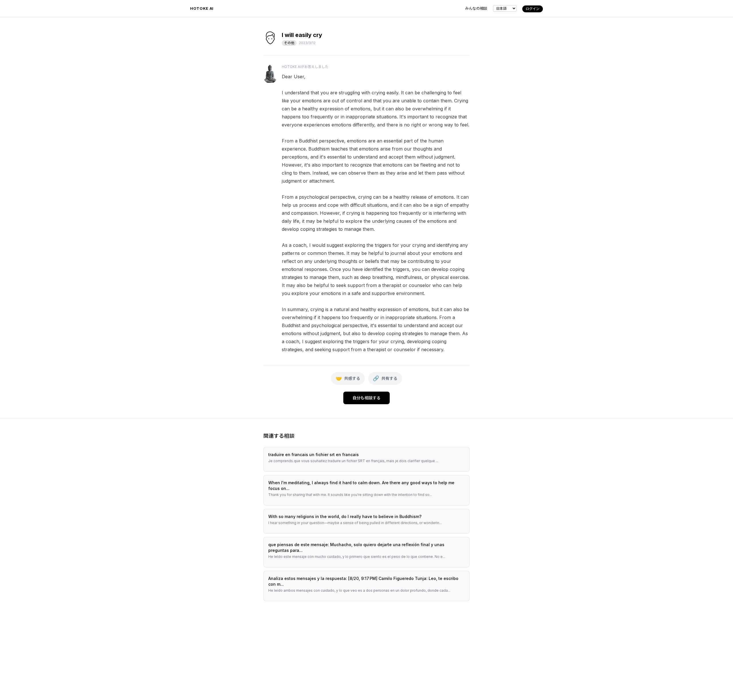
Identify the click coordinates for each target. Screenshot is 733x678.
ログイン (532, 9)
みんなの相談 (476, 8)
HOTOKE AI (202, 8)
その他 (289, 43)
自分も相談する (366, 397)
